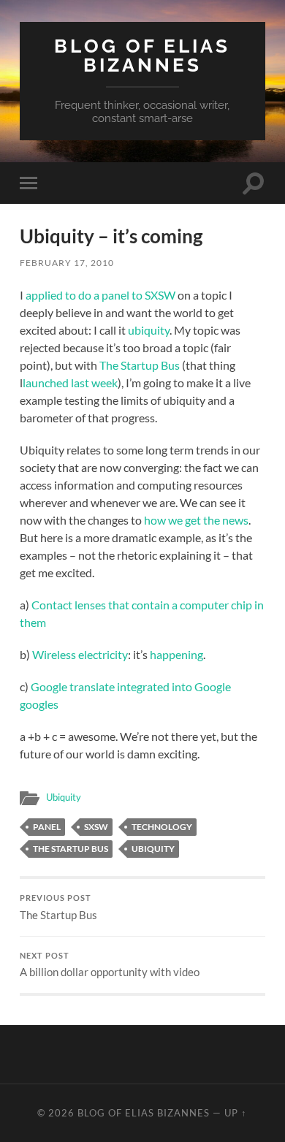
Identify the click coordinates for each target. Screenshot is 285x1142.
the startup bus (70, 848)
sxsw (96, 826)
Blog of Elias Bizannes (142, 55)
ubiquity (149, 330)
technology (162, 826)
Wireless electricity (80, 654)
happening (176, 654)
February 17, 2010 (67, 262)
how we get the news (196, 520)
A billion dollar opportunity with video (110, 965)
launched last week (70, 382)
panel (47, 826)
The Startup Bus (139, 365)
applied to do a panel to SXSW (100, 295)
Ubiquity (63, 797)
